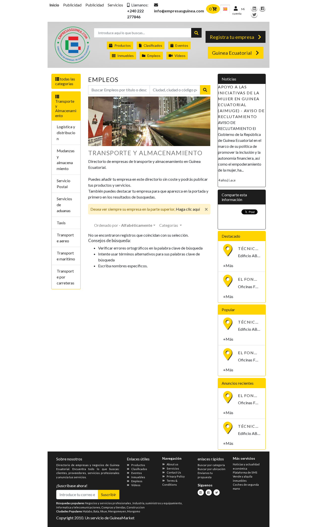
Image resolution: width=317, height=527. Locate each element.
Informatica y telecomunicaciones (78, 507)
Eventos (181, 45)
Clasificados (153, 45)
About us (172, 464)
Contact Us (174, 472)
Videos (180, 55)
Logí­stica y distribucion (66, 132)
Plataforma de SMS (245, 472)
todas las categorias (65, 81)
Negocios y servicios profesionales (108, 503)
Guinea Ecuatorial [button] (232, 53)
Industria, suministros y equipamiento (157, 503)
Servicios (115, 4)
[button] (138, 11)
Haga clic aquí (188, 209)
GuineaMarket (121, 517)
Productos (122, 45)
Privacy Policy (176, 476)
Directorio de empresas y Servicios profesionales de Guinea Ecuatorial (72, 46)
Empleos (153, 55)
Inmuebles (125, 55)
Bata (96, 511)
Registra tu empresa (232, 37)
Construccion (136, 507)
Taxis (61, 222)
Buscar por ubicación (211, 469)
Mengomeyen (117, 511)
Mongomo (133, 511)
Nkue (103, 511)
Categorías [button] (169, 225)
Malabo (87, 511)
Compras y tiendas (113, 507)
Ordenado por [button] (123, 225)
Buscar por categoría (211, 465)
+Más (228, 265)
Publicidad (72, 4)
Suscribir (108, 494)
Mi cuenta (238, 11)
